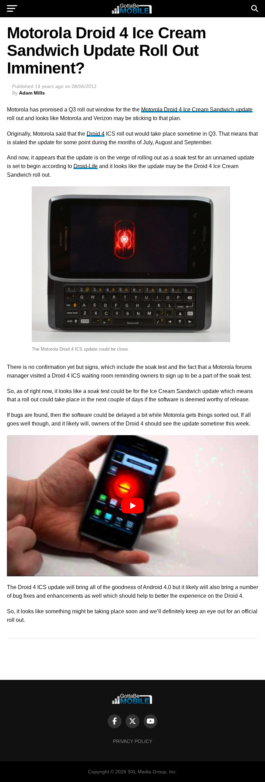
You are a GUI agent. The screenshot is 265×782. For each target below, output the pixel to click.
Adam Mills (32, 93)
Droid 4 (96, 134)
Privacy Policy (132, 741)
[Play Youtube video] (132, 505)
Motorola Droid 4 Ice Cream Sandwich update (197, 110)
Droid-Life (85, 166)
